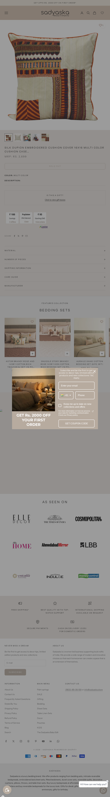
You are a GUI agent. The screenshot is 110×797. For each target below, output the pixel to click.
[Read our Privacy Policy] (93, 411)
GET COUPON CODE (76, 423)
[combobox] (65, 395)
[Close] (94, 371)
